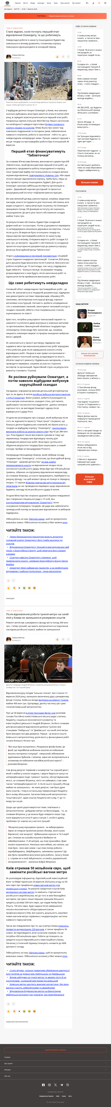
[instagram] (49, 1085)
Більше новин (89, 182)
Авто (70, 1096)
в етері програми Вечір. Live (41, 712)
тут (64, 522)
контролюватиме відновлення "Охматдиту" (29, 502)
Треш (56, 3)
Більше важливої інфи (89, 479)
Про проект (76, 3)
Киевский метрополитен (17, 1022)
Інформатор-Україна (46, 1096)
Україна (18, 3)
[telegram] (61, 1085)
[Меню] (105, 3)
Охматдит (10, 598)
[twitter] (55, 1085)
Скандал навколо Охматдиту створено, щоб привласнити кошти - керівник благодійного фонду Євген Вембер (37, 561)
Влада (32, 3)
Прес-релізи (64, 3)
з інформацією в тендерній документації (35, 255)
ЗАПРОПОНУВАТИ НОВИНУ (55, 1050)
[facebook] (43, 1085)
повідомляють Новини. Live (44, 175)
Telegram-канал (36, 518)
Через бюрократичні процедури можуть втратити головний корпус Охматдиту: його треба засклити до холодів (34, 540)
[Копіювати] (68, 57)
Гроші (49, 3)
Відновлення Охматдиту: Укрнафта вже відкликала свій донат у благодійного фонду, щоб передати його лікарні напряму (37, 550)
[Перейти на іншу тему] (93, 3)
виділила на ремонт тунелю (54, 699)
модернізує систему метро (20, 892)
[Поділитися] (63, 57)
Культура (41, 3)
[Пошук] (99, 3)
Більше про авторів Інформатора (89, 354)
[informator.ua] (7, 3)
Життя (25, 3)
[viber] (67, 1085)
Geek (57, 1096)
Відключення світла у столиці (61, 16)
